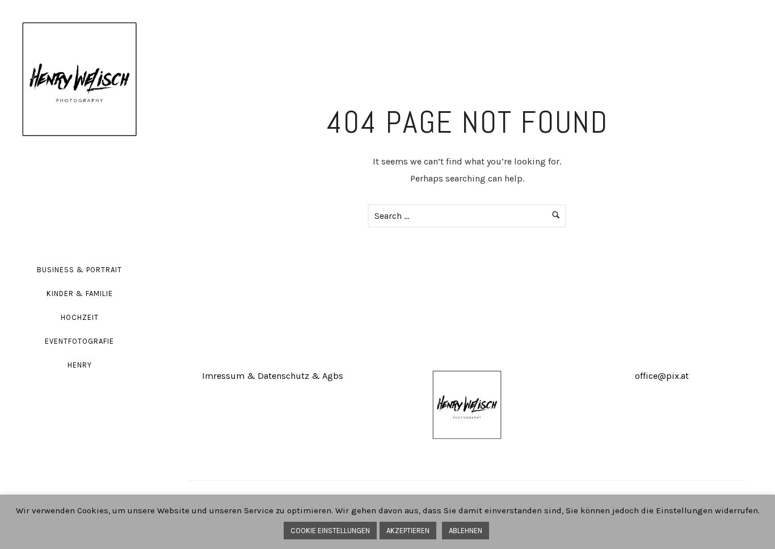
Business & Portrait (79, 269)
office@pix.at (662, 375)
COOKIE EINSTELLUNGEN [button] (330, 530)
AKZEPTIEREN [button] (407, 530)
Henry (80, 365)
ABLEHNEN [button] (465, 530)
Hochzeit (80, 317)
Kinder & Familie (80, 293)
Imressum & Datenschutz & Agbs (272, 375)
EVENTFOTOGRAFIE (79, 341)
